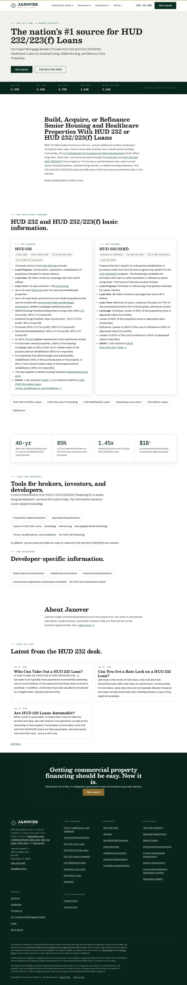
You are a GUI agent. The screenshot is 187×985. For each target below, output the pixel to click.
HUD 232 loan (50, 265)
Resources (84, 5)
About (118, 5)
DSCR (45, 380)
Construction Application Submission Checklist (40, 581)
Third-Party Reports (153, 828)
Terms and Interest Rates (76, 837)
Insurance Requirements (97, 573)
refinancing (65, 526)
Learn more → (86, 625)
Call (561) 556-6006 (50, 69)
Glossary (107, 834)
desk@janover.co (18, 869)
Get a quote (165, 5)
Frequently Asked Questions (29, 517)
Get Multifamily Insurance (115, 840)
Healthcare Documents (63, 573)
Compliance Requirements (116, 865)
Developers (102, 5)
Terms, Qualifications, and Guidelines (34, 534)
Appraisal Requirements (66, 517)
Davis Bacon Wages (153, 879)
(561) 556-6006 (144, 5)
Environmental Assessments (157, 847)
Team (14, 923)
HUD (30, 339)
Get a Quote (17, 930)
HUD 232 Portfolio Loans (27, 402)
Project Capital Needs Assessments (154, 855)
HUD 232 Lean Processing (62, 402)
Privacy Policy (70, 901)
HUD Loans (23, 843)
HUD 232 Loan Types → (113, 347)
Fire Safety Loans (157, 402)
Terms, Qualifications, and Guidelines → (38, 388)
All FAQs (16, 744)
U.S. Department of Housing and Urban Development (93, 153)
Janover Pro (39, 843)
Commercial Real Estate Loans (25, 840)
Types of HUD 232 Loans (27, 526)
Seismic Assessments (154, 863)
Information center (62, 5)
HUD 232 (112, 157)
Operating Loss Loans (128, 402)
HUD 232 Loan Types (74, 844)
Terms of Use (70, 907)
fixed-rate (37, 290)
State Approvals (111, 847)
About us (15, 898)
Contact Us (16, 911)
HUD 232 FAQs (110, 828)
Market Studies (150, 840)
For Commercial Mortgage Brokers (28, 917)
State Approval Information (28, 573)
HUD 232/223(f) (108, 273)
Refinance (19, 410)
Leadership (16, 904)
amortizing (62, 286)
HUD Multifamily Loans (97, 402)
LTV (82, 310)
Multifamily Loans (36, 836)
